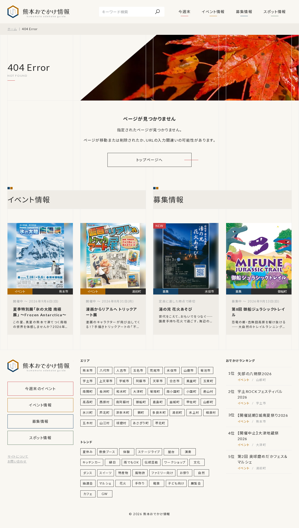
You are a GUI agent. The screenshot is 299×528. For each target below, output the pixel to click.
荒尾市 (155, 370)
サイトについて (17, 456)
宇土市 (88, 381)
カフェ (88, 494)
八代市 (105, 370)
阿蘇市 (141, 381)
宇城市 (124, 381)
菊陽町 (155, 391)
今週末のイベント (40, 388)
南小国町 (173, 391)
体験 (126, 452)
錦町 (141, 412)
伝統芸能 (151, 462)
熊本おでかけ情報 (38, 11)
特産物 (123, 473)
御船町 (141, 402)
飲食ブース (107, 452)
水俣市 (172, 370)
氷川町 (88, 412)
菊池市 (205, 370)
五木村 (88, 423)
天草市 (158, 381)
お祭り (184, 473)
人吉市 (121, 370)
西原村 (105, 402)
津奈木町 (123, 412)
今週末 (184, 11)
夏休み (88, 452)
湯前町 (177, 412)
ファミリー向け (162, 473)
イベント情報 (213, 11)
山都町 (208, 402)
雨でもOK (131, 462)
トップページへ (149, 160)
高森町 (88, 402)
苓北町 (160, 423)
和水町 (121, 391)
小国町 (191, 391)
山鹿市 (189, 370)
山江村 (105, 423)
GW (105, 494)
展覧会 (196, 483)
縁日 (112, 462)
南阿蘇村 (123, 402)
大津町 (138, 391)
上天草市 (106, 381)
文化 (197, 462)
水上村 (194, 412)
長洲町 (105, 391)
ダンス (88, 473)
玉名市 (138, 370)
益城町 (175, 402)
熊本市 (88, 370)
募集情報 (244, 11)
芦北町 (105, 412)
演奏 (188, 452)
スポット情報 (274, 11)
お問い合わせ (17, 461)
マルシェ (105, 483)
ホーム (12, 29)
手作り (140, 483)
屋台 (171, 452)
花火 (123, 483)
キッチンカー (91, 462)
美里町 (191, 381)
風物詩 (140, 473)
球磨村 (121, 423)
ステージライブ (149, 452)
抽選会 (88, 483)
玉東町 (208, 381)
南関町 (88, 391)
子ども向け (176, 483)
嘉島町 (158, 402)
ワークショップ (175, 462)
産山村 (208, 391)
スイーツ (105, 473)
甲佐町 (191, 402)
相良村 (211, 412)
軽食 (156, 483)
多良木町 (159, 412)
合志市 (175, 381)
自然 (201, 473)
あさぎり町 (141, 423)
